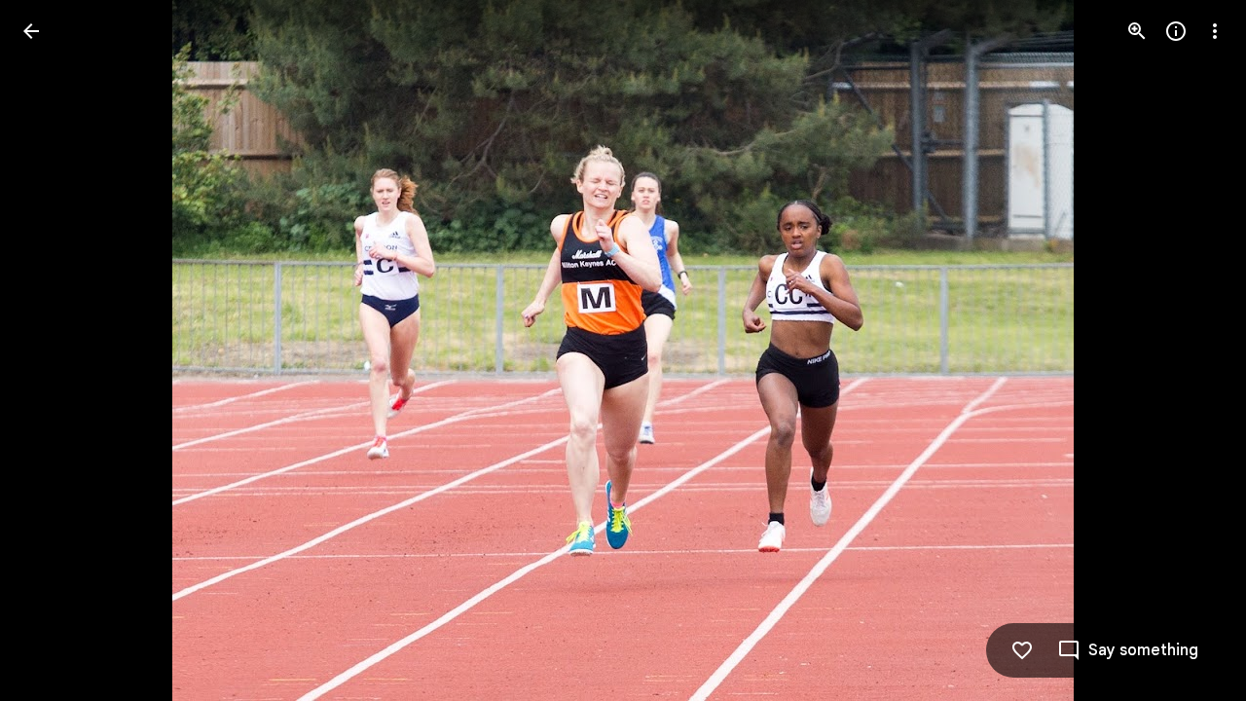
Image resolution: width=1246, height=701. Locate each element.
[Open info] (1175, 31)
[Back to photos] (31, 31)
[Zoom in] (1137, 31)
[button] (54, 350)
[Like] (1022, 650)
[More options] (1214, 31)
